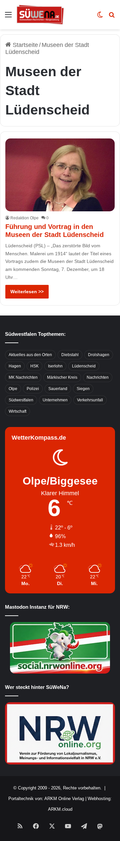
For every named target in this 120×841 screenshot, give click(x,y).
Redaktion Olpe (24, 218)
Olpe (13, 388)
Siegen (83, 388)
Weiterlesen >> (27, 291)
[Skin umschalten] (100, 17)
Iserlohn (55, 366)
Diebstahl (70, 354)
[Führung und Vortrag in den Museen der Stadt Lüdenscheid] (59, 174)
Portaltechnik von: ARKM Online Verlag (46, 798)
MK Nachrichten (23, 377)
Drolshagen (98, 354)
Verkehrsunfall (90, 400)
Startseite (24, 45)
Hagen (15, 366)
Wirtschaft (17, 411)
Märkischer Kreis (62, 377)
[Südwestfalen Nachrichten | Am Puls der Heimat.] (40, 15)
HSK (34, 366)
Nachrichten (98, 377)
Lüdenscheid (84, 366)
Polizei (33, 388)
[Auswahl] (8, 17)
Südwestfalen (21, 400)
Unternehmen (55, 400)
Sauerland (57, 388)
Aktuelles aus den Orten (30, 354)
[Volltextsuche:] (111, 17)
